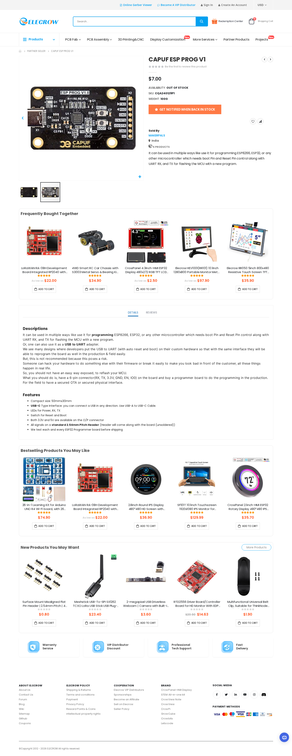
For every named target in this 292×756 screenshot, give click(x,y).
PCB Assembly (98, 39)
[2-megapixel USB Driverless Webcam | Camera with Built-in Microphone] (146, 576)
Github (23, 718)
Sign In (208, 5)
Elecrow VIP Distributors (129, 690)
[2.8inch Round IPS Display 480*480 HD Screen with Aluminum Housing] (146, 479)
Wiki (21, 709)
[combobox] (140, 21)
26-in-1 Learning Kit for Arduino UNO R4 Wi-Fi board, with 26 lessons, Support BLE (44, 507)
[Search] (202, 21)
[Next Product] (270, 59)
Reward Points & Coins (81, 709)
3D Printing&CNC (131, 39)
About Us (25, 690)
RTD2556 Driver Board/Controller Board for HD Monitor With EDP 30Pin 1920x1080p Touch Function (197, 604)
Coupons (25, 723)
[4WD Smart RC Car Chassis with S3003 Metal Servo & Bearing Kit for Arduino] (95, 242)
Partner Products (236, 39)
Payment (72, 699)
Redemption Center (231, 21)
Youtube (245, 695)
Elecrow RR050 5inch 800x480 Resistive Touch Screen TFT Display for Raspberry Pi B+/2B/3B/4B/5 (248, 270)
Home (20, 51)
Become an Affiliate (126, 699)
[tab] (133, 313)
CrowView (168, 704)
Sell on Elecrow (123, 704)
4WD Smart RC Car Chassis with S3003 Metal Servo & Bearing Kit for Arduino (95, 270)
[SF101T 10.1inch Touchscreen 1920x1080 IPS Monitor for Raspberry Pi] (197, 479)
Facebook (217, 695)
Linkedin (236, 695)
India (155, 141)
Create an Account (234, 5)
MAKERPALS (157, 135)
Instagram (254, 695)
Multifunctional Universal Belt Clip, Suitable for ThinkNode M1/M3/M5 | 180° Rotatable (248, 604)
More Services (203, 39)
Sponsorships (123, 695)
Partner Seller (36, 51)
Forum (23, 699)
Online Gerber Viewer (137, 5)
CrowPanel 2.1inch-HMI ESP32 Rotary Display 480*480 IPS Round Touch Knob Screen (247, 507)
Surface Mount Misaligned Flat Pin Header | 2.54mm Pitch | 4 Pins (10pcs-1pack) (44, 604)
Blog (22, 704)
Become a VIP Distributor (178, 5)
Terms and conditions (80, 695)
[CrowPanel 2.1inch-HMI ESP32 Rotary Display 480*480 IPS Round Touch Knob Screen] (248, 479)
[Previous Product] (264, 59)
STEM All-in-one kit (173, 695)
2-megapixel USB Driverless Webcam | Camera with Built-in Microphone (146, 604)
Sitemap (24, 714)
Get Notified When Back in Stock (187, 109)
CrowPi (165, 709)
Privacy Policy (75, 704)
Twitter (226, 695)
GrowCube (168, 714)
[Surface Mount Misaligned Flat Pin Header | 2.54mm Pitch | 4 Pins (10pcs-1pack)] (44, 576)
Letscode (167, 723)
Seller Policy (122, 709)
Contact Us (26, 695)
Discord (264, 695)
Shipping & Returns (78, 690)
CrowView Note (171, 699)
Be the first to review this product (186, 66)
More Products (257, 547)
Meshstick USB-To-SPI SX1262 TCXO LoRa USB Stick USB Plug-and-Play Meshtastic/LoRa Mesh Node (95, 604)
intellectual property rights (83, 714)
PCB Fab (71, 39)
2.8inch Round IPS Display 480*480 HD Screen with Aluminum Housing (146, 507)
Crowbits (167, 718)
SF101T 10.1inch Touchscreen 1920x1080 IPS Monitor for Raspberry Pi (197, 507)
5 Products (161, 147)
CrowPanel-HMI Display (176, 690)
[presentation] (16, 247)
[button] (139, 176)
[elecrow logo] (33, 21)
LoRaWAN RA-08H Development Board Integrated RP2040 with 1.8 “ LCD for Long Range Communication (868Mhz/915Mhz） (44, 270)
